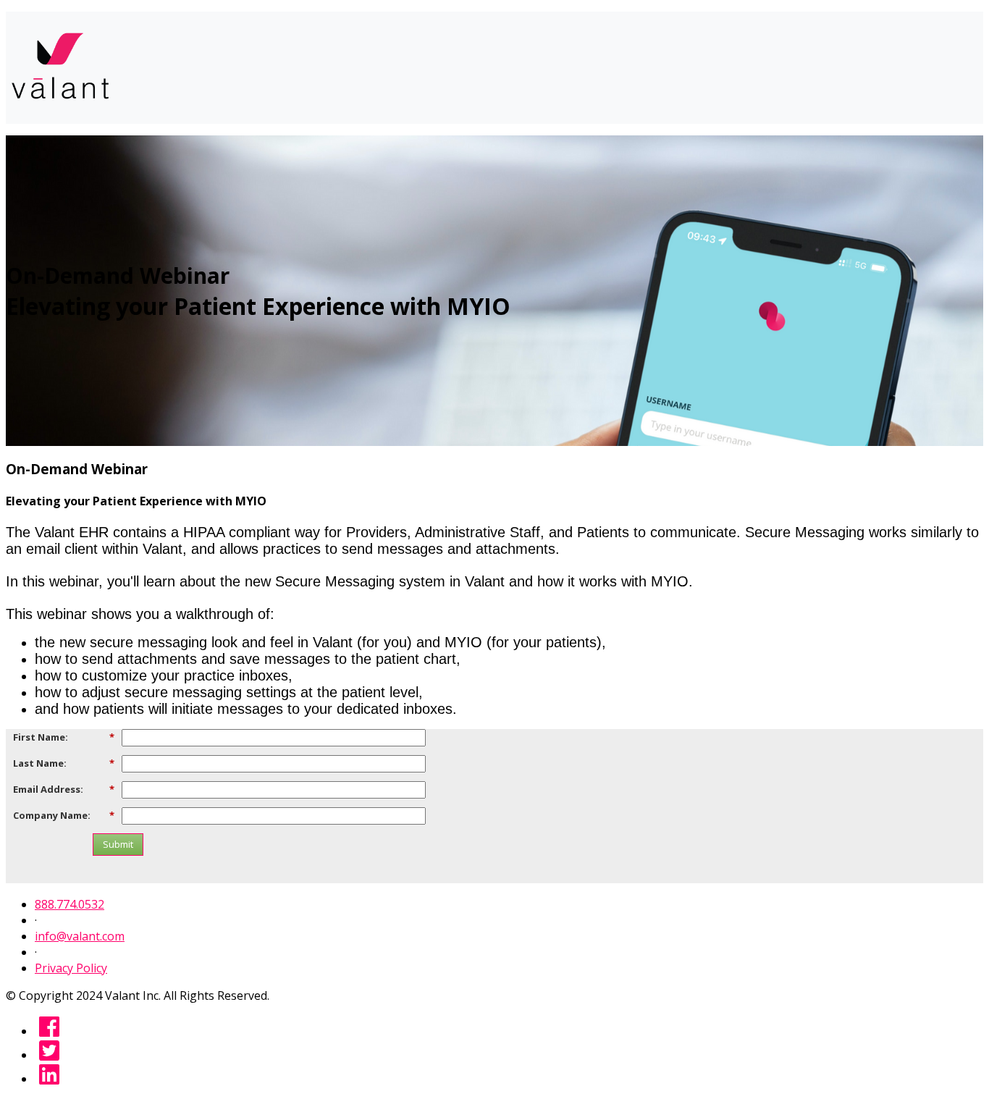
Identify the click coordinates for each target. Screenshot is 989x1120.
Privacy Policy (71, 968)
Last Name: (63, 763)
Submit (118, 844)
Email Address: (63, 789)
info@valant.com (80, 936)
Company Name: (63, 815)
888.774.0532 (69, 904)
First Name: (63, 736)
